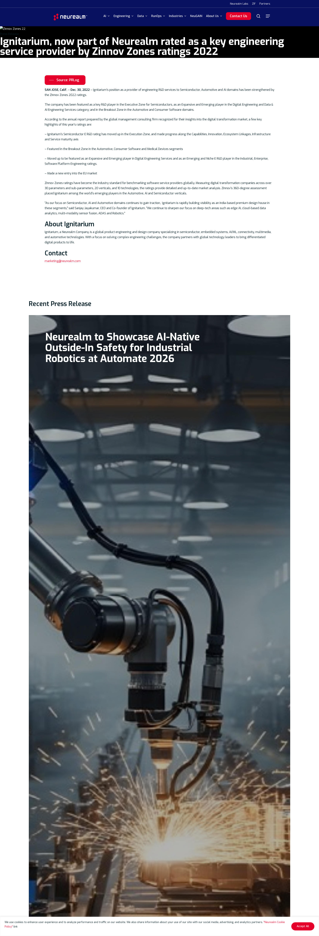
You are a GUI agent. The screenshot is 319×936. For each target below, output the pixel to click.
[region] (159, 926)
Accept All (303, 926)
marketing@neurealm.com (63, 261)
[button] (268, 16)
